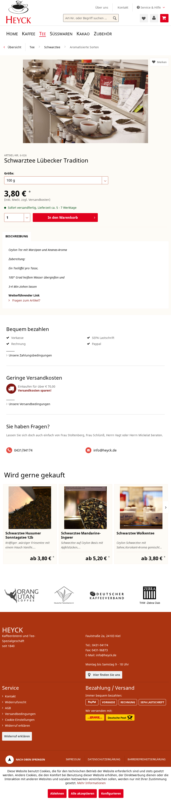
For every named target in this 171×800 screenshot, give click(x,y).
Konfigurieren (111, 793)
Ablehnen (57, 793)
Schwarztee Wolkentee (135, 533)
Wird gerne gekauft (34, 474)
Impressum (73, 759)
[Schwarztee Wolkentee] (141, 507)
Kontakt (123, 7)
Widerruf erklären (17, 726)
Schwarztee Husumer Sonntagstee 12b (23, 535)
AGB (8, 708)
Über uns (101, 7)
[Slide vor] (166, 507)
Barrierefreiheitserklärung (147, 759)
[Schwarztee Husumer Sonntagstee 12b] (29, 507)
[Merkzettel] (144, 18)
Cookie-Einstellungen (20, 720)
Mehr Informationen (91, 783)
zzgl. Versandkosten (35, 200)
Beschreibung (16, 236)
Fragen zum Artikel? (25, 300)
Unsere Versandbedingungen (29, 404)
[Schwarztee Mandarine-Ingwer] (85, 507)
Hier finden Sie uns (106, 675)
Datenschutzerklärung (104, 759)
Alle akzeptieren (82, 793)
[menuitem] (102, 7)
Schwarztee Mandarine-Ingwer (81, 535)
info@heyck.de (105, 450)
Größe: (9, 173)
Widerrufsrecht (15, 702)
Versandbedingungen (20, 714)
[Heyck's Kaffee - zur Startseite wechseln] (18, 11)
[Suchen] (115, 18)
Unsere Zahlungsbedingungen (30, 355)
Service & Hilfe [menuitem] (151, 7)
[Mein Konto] (154, 18)
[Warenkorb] (164, 18)
